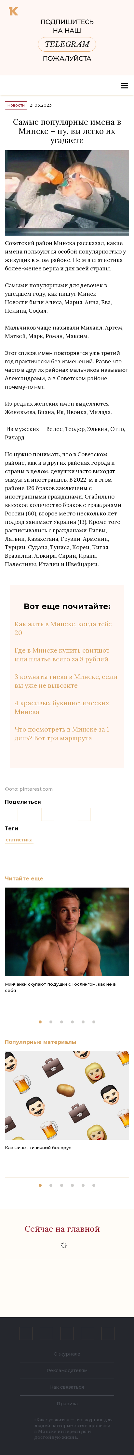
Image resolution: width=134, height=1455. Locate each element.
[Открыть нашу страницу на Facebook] (46, 1333)
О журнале (67, 1354)
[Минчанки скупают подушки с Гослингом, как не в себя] (67, 932)
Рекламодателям (67, 1370)
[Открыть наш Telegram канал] (87, 1333)
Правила (67, 1404)
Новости (16, 105)
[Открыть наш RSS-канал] (107, 1333)
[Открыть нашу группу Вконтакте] (26, 1333)
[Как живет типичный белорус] (67, 1095)
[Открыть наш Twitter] (67, 1333)
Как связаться (67, 1387)
